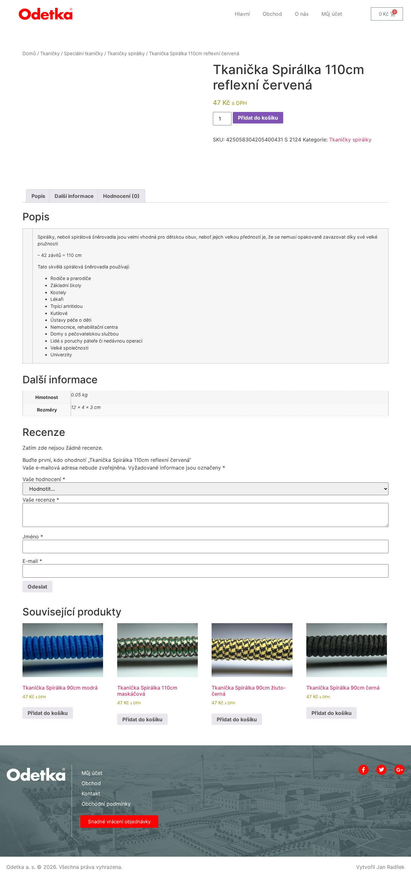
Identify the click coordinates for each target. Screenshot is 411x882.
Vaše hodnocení (43, 479)
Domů (29, 53)
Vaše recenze (40, 499)
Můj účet (331, 14)
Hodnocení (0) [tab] (121, 196)
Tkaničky (50, 53)
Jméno (32, 536)
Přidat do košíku (258, 117)
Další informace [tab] (74, 196)
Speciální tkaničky (83, 53)
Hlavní (242, 14)
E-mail (32, 561)
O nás (302, 14)
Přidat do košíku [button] (48, 713)
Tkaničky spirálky (126, 53)
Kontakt (91, 793)
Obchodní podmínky (106, 804)
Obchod (272, 14)
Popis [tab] (38, 196)
